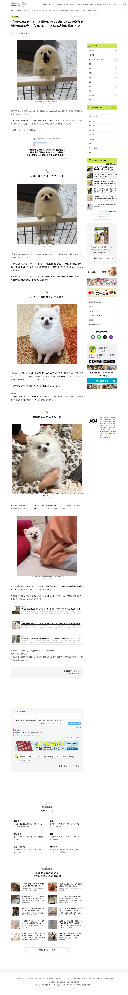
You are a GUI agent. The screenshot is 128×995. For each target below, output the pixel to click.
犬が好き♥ (92, 55)
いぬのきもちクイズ (95, 311)
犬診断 (91, 320)
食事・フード (93, 121)
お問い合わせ (109, 978)
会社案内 (52, 982)
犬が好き (20, 10)
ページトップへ (64, 971)
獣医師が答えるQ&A (95, 302)
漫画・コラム (73, 4)
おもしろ (91, 135)
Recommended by (104, 211)
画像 (64, 756)
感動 (90, 144)
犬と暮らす (92, 50)
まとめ (91, 91)
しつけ (53, 4)
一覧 (112, 107)
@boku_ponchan (47, 103)
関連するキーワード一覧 (68, 766)
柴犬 (90, 153)
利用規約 (58, 978)
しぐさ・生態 (93, 117)
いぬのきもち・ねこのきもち (24, 978)
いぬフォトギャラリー (96, 316)
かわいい (36, 10)
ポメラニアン (25, 760)
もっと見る (102, 216)
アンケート (92, 100)
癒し (30, 756)
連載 (90, 64)
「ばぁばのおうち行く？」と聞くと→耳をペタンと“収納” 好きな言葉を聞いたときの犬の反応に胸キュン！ (51, 623)
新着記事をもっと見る (47, 950)
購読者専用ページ (94, 325)
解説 (90, 86)
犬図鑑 (91, 4)
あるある (91, 139)
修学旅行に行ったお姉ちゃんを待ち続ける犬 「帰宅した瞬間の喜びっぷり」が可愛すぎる (51, 638)
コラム (57, 756)
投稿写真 (85, 4)
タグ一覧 (113, 4)
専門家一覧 (98, 978)
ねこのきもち (40, 978)
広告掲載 (50, 978)
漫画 (90, 68)
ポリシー (67, 978)
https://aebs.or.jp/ (105, 437)
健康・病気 (92, 126)
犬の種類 (72, 756)
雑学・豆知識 (93, 148)
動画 (90, 77)
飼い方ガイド (106, 4)
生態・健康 (60, 4)
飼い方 (66, 4)
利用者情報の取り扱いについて (82, 978)
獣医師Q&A (98, 4)
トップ (13, 10)
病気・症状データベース (96, 59)
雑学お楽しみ (46, 4)
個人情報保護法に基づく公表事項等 (68, 982)
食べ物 (80, 4)
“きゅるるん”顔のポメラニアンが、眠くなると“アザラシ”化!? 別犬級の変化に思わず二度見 (51, 609)
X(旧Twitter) (48, 756)
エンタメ (28, 10)
